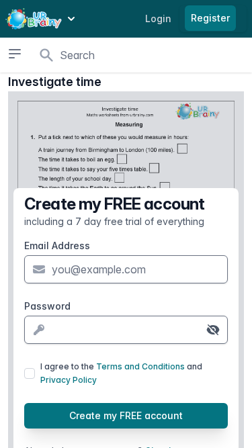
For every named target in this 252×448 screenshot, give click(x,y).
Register (210, 18)
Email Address (57, 245)
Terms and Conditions (140, 366)
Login (158, 18)
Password (47, 306)
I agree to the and (121, 373)
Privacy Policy (68, 380)
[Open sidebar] (14, 54)
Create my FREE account (126, 415)
